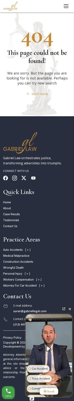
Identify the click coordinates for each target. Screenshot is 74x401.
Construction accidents (18, 261)
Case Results (11, 214)
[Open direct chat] (64, 309)
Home (7, 202)
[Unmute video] (49, 349)
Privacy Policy (12, 337)
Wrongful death (13, 267)
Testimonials (11, 220)
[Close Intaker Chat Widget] (70, 309)
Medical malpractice (16, 255)
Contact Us (10, 226)
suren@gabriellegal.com (30, 311)
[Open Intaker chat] (32, 399)
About (7, 208)
